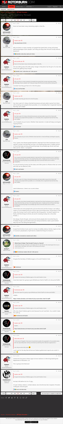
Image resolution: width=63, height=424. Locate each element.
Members (29, 6)
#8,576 (59, 302)
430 (21, 20)
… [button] (26, 20)
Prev (4, 20)
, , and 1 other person (26, 71)
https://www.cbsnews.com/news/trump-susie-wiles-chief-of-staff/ (31, 298)
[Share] (56, 23)
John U (3, 17)
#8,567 (59, 131)
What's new (19, 6)
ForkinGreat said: (18, 290)
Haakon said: (17, 40)
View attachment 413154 (20, 43)
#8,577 (59, 320)
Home (3, 6)
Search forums (10, 9)
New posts (3, 9)
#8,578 (59, 335)
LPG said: (16, 79)
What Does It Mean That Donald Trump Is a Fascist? (29, 243)
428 (15, 20)
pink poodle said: (18, 61)
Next (33, 20)
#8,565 (59, 93)
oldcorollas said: (18, 338)
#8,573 (59, 256)
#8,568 (59, 151)
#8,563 (59, 58)
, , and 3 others (26, 54)
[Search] (60, 6)
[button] (7, 6)
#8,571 (59, 226)
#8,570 (59, 195)
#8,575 (59, 286)
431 (24, 20)
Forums (11, 6)
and (20, 88)
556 (29, 20)
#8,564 (59, 75)
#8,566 (59, 110)
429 (18, 20)
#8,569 (59, 173)
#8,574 (59, 271)
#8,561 (59, 23)
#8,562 (59, 37)
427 (12, 20)
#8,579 (59, 356)
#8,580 (59, 371)
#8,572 (59, 240)
